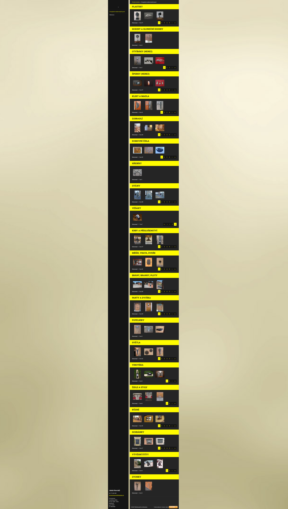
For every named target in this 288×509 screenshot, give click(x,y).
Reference (112, 15)
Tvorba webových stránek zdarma (161, 507)
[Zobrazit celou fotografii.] (137, 15)
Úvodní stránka (136, 2)
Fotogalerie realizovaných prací (117, 11)
